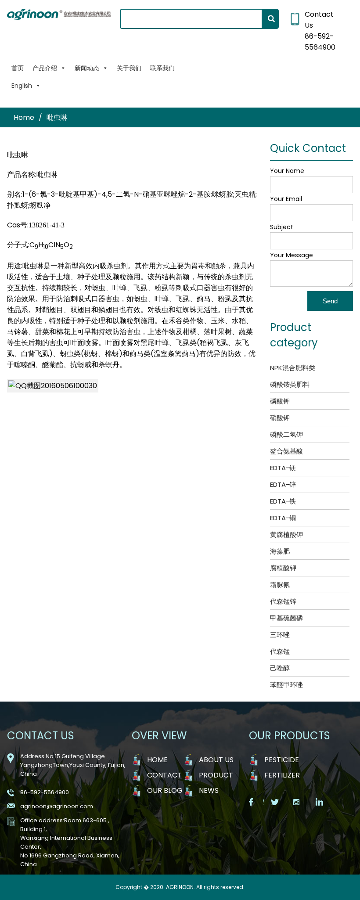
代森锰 (280, 651)
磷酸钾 (280, 401)
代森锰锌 (283, 601)
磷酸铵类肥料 (290, 384)
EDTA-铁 (283, 501)
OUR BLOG (165, 790)
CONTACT (164, 775)
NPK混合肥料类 (292, 367)
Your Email (286, 198)
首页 (17, 68)
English (21, 85)
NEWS (209, 790)
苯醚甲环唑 (286, 684)
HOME (157, 760)
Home (24, 117)
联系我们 (162, 68)
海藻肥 (280, 551)
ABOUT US (216, 760)
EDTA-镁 (283, 467)
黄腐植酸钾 (286, 534)
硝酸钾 (280, 417)
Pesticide (281, 760)
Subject (281, 227)
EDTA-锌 (283, 484)
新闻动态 (87, 68)
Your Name (287, 170)
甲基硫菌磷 (286, 618)
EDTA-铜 (283, 517)
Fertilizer (282, 775)
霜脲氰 (280, 584)
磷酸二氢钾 (286, 434)
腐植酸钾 (283, 567)
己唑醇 (280, 668)
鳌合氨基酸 (286, 451)
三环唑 (280, 634)
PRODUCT (216, 775)
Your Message (291, 255)
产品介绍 (44, 68)
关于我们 (129, 68)
